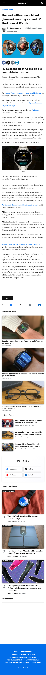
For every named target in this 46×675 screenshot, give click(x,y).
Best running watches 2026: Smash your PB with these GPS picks (28, 421)
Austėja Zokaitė (12, 556)
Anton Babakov (12, 593)
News (10, 9)
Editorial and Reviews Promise (17, 663)
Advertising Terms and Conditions (23, 657)
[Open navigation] (4, 3)
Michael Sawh (12, 521)
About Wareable (32, 660)
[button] (4, 63)
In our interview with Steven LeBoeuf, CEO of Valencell (21, 244)
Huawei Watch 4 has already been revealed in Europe (23, 93)
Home (4, 9)
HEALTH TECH (7, 526)
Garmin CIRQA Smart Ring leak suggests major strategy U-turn (27, 445)
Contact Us (36, 663)
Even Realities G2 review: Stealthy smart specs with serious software (28, 433)
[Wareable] (23, 3)
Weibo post (35, 110)
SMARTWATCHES (8, 491)
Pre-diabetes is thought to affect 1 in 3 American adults (20, 205)
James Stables (15, 28)
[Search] (42, 3)
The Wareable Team (14, 660)
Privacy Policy (26, 652)
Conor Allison (19, 425)
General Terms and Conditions (23, 654)
